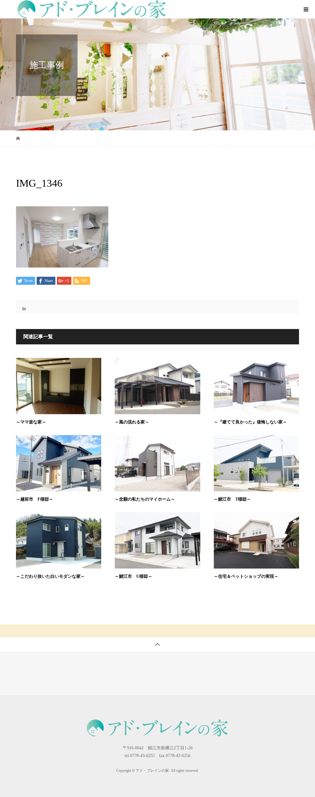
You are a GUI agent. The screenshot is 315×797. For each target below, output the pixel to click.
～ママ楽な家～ (31, 422)
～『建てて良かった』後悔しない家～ (250, 422)
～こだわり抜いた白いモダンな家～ (50, 576)
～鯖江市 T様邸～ (232, 499)
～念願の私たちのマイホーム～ (145, 499)
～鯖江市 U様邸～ (133, 576)
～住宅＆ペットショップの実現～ (246, 576)
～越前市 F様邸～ (34, 499)
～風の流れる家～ (132, 422)
